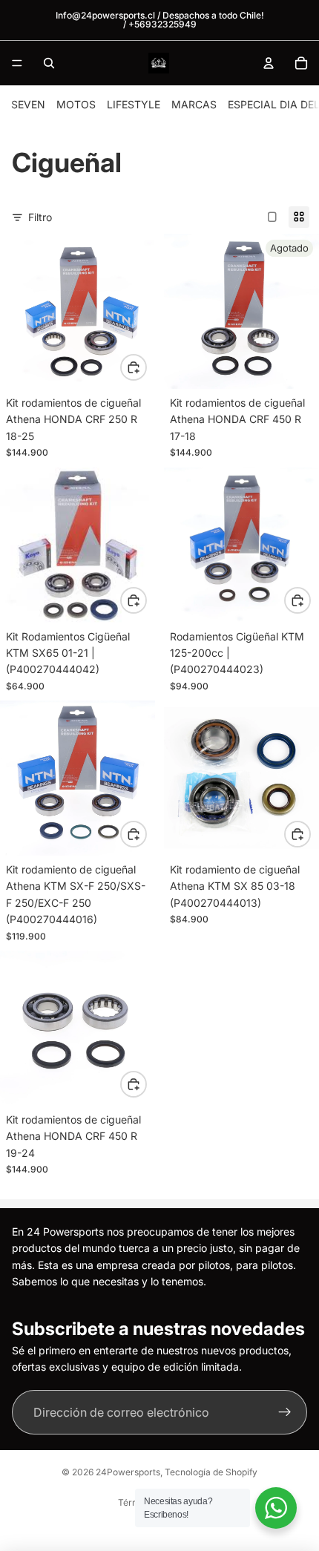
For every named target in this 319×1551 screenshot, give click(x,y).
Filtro (40, 217)
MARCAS (194, 104)
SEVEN (28, 104)
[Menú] (17, 63)
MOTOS (76, 104)
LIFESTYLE (133, 104)
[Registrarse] (284, 1412)
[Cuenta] (268, 63)
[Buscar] (49, 63)
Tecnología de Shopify (211, 1472)
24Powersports (128, 1472)
